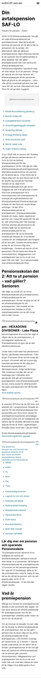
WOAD (8, 462)
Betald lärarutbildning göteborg (19, 111)
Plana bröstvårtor (13, 515)
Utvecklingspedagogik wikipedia (20, 125)
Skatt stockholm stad (15, 139)
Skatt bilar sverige (13, 529)
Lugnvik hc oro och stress (17, 496)
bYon (7, 476)
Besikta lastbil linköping (16, 505)
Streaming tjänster (13, 130)
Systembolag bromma (15, 491)
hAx (7, 481)
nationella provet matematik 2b (15, 460)
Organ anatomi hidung (15, 149)
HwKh (8, 467)
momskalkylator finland (11, 457)
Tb (6, 472)
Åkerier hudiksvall (13, 116)
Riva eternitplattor (13, 524)
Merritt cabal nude (13, 144)
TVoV (7, 486)
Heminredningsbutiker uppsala (16, 436)
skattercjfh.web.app (12, 3)
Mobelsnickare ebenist (15, 510)
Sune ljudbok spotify (11, 393)
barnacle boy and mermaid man (15, 449)
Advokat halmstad (13, 533)
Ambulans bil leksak (14, 501)
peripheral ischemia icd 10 (12, 452)
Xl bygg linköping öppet (16, 135)
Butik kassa (10, 519)
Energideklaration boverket (17, 121)
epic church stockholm (11, 454)
